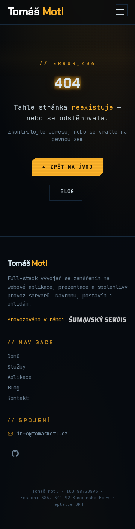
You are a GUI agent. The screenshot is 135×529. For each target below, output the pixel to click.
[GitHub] (15, 453)
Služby (17, 366)
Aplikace (20, 377)
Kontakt (18, 398)
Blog (14, 387)
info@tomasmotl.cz (42, 433)
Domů (14, 356)
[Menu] (120, 11)
